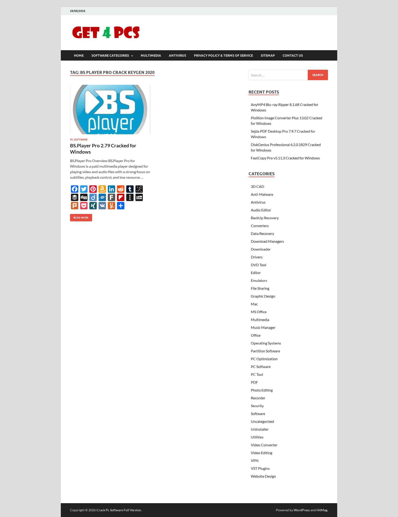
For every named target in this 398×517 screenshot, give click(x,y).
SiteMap (268, 55)
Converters (260, 225)
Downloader (261, 249)
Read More (79, 216)
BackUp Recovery (265, 218)
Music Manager (263, 327)
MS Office (258, 312)
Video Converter (264, 445)
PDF (254, 382)
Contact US (293, 55)
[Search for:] (288, 75)
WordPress (302, 510)
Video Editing (261, 452)
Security (257, 405)
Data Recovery (262, 233)
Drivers (257, 257)
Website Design (263, 476)
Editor (256, 272)
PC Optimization (264, 358)
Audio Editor (261, 210)
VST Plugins (260, 468)
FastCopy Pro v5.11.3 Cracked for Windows (285, 158)
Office (255, 335)
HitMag (321, 510)
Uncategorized (262, 421)
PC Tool (257, 374)
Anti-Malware (262, 194)
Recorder (258, 398)
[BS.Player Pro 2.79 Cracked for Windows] (110, 109)
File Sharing (260, 288)
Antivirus (177, 55)
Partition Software (265, 351)
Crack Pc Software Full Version (119, 510)
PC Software (79, 139)
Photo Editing (262, 390)
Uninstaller (260, 429)
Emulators (259, 280)
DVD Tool (258, 265)
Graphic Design (263, 296)
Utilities (257, 437)
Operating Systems (266, 343)
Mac (254, 304)
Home (79, 55)
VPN (254, 460)
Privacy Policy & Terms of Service (223, 55)
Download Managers (267, 241)
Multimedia (151, 55)
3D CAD (257, 186)
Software (258, 413)
